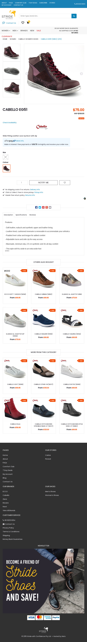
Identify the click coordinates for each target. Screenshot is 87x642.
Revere (6, 503)
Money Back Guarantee (12, 539)
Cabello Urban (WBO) (43, 294)
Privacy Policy (8, 528)
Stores (52, 3)
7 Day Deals (33, 3)
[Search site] (74, 16)
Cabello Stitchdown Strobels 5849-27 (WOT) (43, 425)
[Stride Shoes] (9, 14)
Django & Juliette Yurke (72, 294)
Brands (24, 31)
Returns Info (30, 195)
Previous (27, 73)
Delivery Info (35, 189)
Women (5, 31)
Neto (64, 636)
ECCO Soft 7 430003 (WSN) (15, 294)
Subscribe (43, 3)
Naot (5, 506)
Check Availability (10, 122)
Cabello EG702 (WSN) (71, 384)
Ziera (5, 499)
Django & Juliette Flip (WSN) (15, 335)
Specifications (21, 215)
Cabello (6, 495)
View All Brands (9, 510)
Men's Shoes (50, 491)
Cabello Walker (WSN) (44, 334)
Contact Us (18, 5)
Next (81, 73)
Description (8, 215)
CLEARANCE (7, 36)
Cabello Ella (15, 424)
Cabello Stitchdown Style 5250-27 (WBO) (72, 425)
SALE (39, 31)
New (32, 31)
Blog (4, 478)
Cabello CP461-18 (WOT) (43, 384)
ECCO (5, 491)
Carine (48, 455)
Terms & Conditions (11, 531)
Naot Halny (10, 633)
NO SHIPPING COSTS (66, 31)
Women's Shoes (52, 495)
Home (5, 455)
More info (20, 141)
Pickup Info (38, 192)
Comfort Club (20, 3)
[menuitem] (36, 207)
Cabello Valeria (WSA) (72, 334)
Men (15, 31)
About (4, 3)
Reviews (33, 215)
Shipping (6, 535)
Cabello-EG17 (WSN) (15, 384)
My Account (6, 5)
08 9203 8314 (80, 4)
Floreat (48, 459)
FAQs (11, 3)
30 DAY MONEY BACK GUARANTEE (66, 28)
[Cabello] (42, 127)
